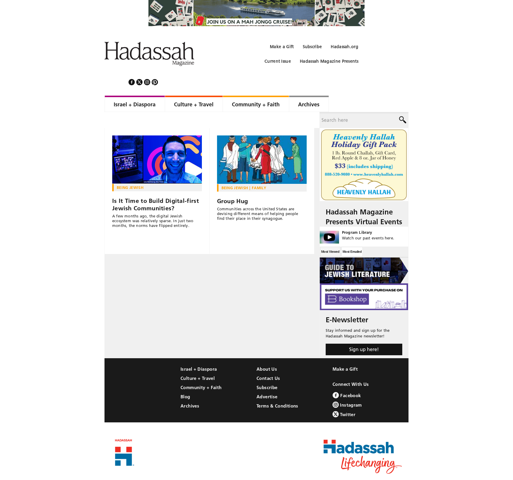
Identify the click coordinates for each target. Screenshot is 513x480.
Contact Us (268, 362)
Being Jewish (130, 171)
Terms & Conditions (277, 390)
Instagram (350, 389)
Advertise (266, 380)
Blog (185, 380)
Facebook (350, 379)
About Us (266, 353)
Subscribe (266, 371)
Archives (189, 390)
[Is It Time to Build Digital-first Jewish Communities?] (157, 143)
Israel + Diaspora (198, 353)
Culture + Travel (197, 362)
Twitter (347, 398)
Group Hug (232, 185)
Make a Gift (345, 353)
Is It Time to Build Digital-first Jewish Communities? (155, 188)
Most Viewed (330, 235)
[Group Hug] (262, 143)
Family (259, 171)
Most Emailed (352, 235)
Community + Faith (200, 371)
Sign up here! (364, 333)
